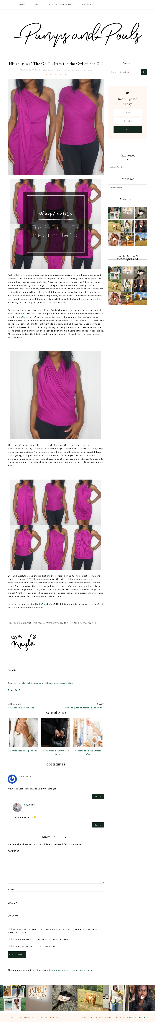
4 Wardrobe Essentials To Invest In (56, 752)
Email (12, 903)
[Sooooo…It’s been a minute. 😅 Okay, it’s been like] (114, 213)
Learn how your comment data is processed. (72, 970)
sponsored (61, 683)
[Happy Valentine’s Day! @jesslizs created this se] (114, 239)
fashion (39, 683)
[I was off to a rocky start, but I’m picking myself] (141, 226)
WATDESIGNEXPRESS (138, 1017)
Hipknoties (49, 683)
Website (13, 916)
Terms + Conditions (20, 1017)
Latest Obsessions (72, 70)
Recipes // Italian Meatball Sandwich (83, 708)
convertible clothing (24, 683)
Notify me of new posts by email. (34, 946)
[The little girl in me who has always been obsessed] (127, 213)
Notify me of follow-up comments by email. (42, 939)
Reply (98, 796)
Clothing (47, 70)
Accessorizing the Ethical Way (88, 752)
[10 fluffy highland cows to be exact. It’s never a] (114, 226)
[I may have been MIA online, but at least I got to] (141, 239)
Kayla (27, 805)
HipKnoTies (20, 317)
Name (12, 889)
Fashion (58, 70)
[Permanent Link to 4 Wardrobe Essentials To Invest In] (55, 732)
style (70, 683)
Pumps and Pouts (77, 35)
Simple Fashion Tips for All (24, 751)
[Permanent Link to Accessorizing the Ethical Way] (87, 732)
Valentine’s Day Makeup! (21, 708)
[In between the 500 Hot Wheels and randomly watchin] (127, 239)
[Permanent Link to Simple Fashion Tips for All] (23, 732)
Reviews (87, 70)
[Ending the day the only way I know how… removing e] (141, 213)
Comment (15, 851)
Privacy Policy (49, 1017)
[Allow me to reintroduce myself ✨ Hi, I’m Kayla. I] (127, 226)
